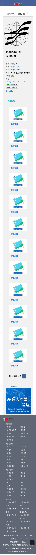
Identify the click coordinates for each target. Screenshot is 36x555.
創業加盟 (23, 453)
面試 (22, 486)
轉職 (8, 459)
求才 (22, 482)
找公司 (9, 427)
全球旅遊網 (11, 466)
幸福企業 (10, 489)
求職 (8, 486)
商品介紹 (21, 14)
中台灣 (9, 450)
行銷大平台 (24, 466)
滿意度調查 (11, 436)
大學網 (9, 463)
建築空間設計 (11, 528)
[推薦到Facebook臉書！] (7, 91)
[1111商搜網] (18, 4)
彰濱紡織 (14, 124)
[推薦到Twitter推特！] (9, 91)
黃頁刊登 (10, 473)
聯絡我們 (10, 440)
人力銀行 (23, 446)
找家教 (9, 495)
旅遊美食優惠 (11, 430)
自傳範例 (23, 489)
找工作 (9, 482)
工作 (22, 479)
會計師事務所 (25, 521)
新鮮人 (22, 459)
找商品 (22, 427)
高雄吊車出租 (25, 528)
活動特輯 (10, 433)
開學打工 (23, 492)
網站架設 (10, 479)
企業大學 (23, 456)
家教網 (22, 463)
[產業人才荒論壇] (18, 401)
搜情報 (22, 430)
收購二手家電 (11, 515)
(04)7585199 (15, 67)
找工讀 (22, 495)
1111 (8, 446)
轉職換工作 (11, 492)
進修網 (9, 456)
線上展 (22, 476)
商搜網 (9, 453)
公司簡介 (10, 14)
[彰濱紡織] (18, 114)
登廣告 (22, 436)
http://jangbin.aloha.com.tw (16, 82)
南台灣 (22, 450)
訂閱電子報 (24, 433)
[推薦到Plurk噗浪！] (12, 91)
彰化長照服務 (11, 531)
